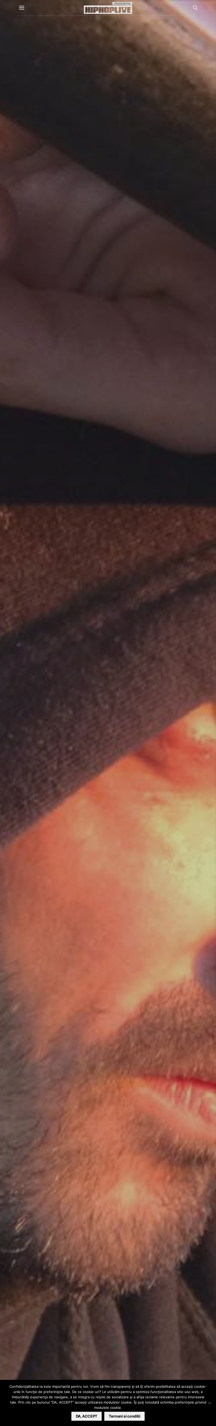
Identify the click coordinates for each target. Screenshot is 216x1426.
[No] (209, 1403)
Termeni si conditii (124, 1416)
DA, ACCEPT (86, 1416)
